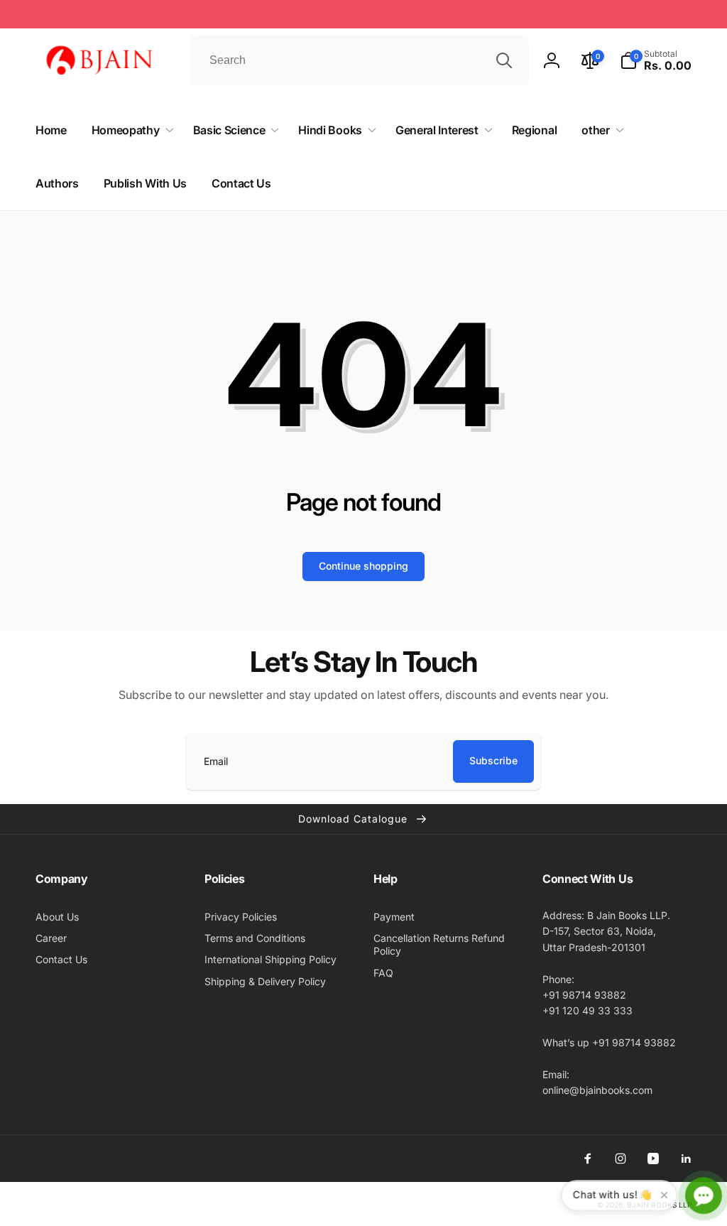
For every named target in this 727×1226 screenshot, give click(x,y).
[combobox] (359, 60)
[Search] (504, 60)
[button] (656, 60)
